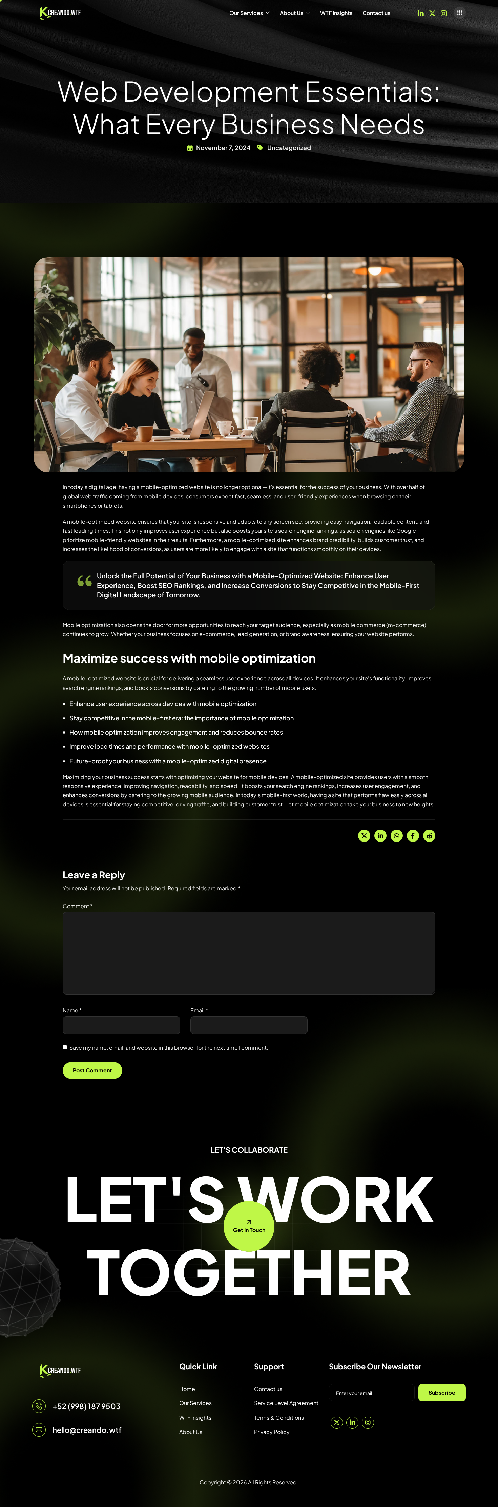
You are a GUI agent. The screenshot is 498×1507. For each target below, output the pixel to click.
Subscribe (442, 1392)
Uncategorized (289, 147)
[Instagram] (444, 12)
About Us (291, 12)
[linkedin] (421, 12)
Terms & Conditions (279, 1417)
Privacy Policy (272, 1431)
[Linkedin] (352, 1423)
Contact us (376, 12)
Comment (78, 906)
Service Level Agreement (286, 1402)
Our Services (246, 12)
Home (187, 1388)
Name (72, 1010)
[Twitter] (432, 12)
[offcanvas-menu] (460, 13)
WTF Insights (336, 12)
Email (199, 1010)
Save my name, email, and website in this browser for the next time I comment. (168, 1047)
